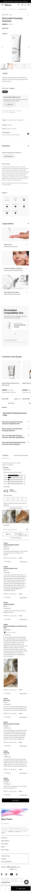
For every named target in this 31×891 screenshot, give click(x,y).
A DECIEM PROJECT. (5, 882)
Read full (11, 246)
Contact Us (3, 832)
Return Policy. (12, 112)
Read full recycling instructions (12, 294)
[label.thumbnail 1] (4, 66)
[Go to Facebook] (1, 874)
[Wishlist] (28, 14)
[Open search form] (18, 5)
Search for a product (11, 340)
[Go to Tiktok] (17, 874)
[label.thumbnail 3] (17, 66)
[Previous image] (2, 47)
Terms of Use (17, 831)
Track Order (4, 844)
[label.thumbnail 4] (23, 66)
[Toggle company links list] (28, 858)
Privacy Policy (10, 831)
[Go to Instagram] (6, 874)
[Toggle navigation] (2, 5)
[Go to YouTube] (11, 874)
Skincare (4, 9)
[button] (28, 145)
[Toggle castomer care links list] (28, 856)
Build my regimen (8, 156)
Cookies (21, 881)
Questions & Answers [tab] (21, 455)
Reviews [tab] (5, 455)
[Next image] (28, 47)
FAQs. (20, 110)
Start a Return (5, 841)
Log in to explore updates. (15, 2)
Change (18, 867)
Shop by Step (12, 9)
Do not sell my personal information (9, 881)
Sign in (3, 847)
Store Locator (5, 850)
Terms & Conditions (5, 879)
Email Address (5, 823)
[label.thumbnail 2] (10, 66)
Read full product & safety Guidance (13, 270)
